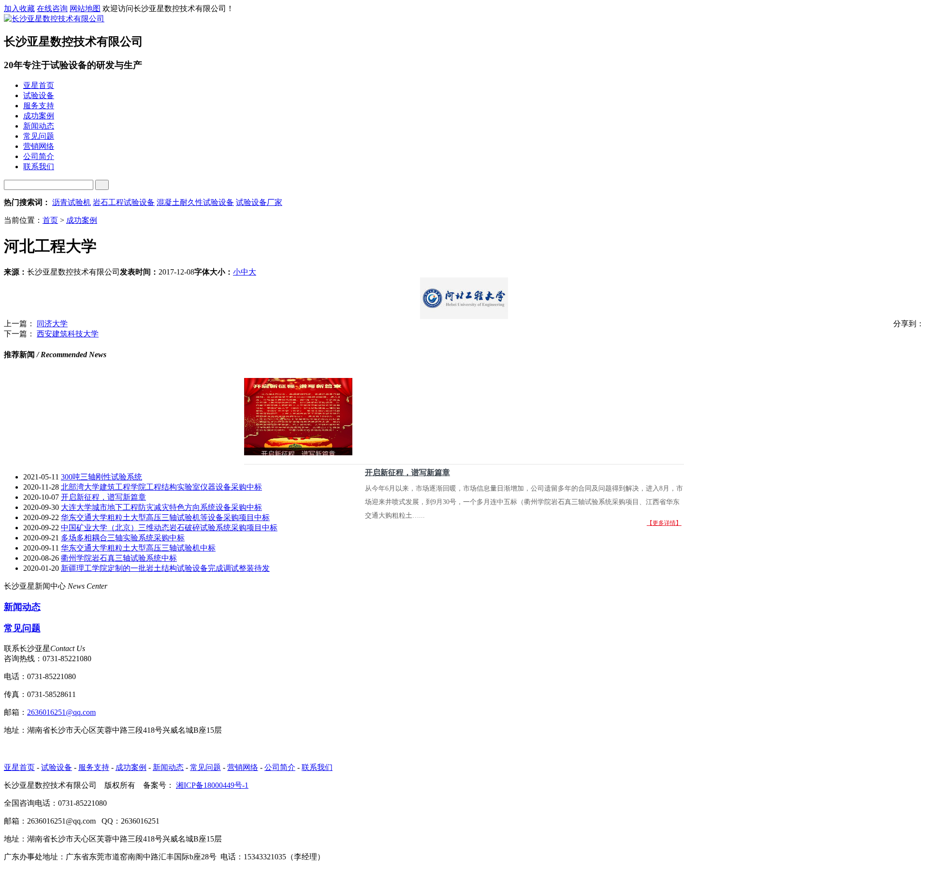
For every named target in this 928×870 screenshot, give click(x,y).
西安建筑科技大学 (68, 334)
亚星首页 (19, 767)
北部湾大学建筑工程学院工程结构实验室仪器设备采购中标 (161, 487)
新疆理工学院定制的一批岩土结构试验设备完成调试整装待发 (165, 568)
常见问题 (22, 628)
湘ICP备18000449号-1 (212, 785)
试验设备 (56, 767)
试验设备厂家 (259, 202)
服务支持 (93, 767)
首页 (50, 220)
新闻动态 (22, 607)
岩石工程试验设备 (124, 202)
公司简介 (279, 767)
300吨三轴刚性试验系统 (101, 477)
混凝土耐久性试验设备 (195, 202)
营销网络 (242, 767)
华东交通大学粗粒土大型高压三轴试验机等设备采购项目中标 (165, 517)
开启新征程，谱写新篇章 (407, 472)
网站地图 (85, 8)
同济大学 (52, 323)
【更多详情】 (664, 523)
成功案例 (81, 220)
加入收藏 (19, 8)
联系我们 (317, 767)
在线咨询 (52, 8)
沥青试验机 (71, 202)
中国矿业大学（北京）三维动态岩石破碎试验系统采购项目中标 (169, 527)
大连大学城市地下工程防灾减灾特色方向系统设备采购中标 (161, 507)
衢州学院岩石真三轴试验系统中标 (119, 558)
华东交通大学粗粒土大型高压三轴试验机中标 (138, 548)
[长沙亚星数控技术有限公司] (54, 18)
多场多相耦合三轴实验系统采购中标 (123, 538)
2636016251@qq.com (61, 712)
